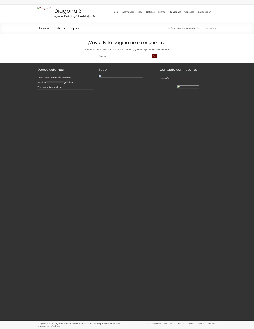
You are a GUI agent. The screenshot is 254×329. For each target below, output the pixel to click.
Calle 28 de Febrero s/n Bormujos (54, 77)
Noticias (150, 12)
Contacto (189, 12)
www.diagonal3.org (52, 87)
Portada (182, 28)
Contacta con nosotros (179, 69)
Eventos (162, 12)
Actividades (128, 12)
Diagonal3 (68, 11)
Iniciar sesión (204, 12)
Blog (140, 12)
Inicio (115, 12)
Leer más (164, 78)
